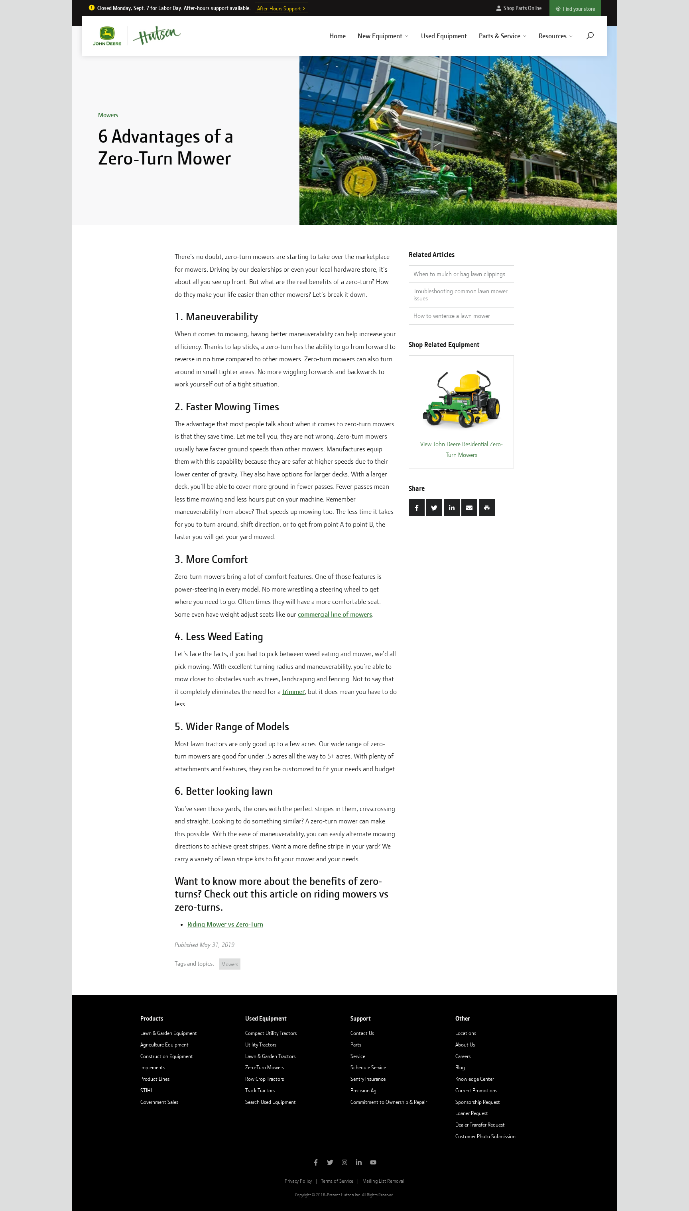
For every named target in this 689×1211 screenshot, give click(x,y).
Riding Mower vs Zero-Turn (225, 924)
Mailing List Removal (383, 1181)
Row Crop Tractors (264, 1079)
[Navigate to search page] (590, 35)
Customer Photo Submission (485, 1136)
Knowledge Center (474, 1079)
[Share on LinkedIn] (452, 507)
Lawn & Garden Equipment (168, 1033)
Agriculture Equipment (164, 1044)
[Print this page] (487, 507)
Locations (465, 1033)
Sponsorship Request (477, 1102)
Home (337, 36)
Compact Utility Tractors (271, 1033)
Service (357, 1056)
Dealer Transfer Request (480, 1124)
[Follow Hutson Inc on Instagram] (344, 1163)
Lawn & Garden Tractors (270, 1056)
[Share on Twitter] (434, 507)
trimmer (293, 692)
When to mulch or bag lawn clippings (459, 274)
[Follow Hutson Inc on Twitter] (330, 1163)
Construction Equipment (166, 1056)
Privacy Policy (298, 1181)
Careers (462, 1056)
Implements (152, 1067)
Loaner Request (471, 1113)
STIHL (146, 1090)
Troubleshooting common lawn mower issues (460, 295)
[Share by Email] (469, 507)
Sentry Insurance (368, 1079)
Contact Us (362, 1033)
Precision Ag (363, 1090)
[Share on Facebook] (417, 507)
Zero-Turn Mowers (264, 1067)
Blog (460, 1067)
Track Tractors (260, 1090)
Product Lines (154, 1079)
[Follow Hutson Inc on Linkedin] (359, 1163)
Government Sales (159, 1102)
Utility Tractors (260, 1044)
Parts (355, 1044)
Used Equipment (444, 36)
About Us (465, 1044)
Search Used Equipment (270, 1102)
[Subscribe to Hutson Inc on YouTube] (373, 1163)
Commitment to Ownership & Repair (388, 1102)
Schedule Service (368, 1067)
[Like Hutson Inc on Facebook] (316, 1163)
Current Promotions (476, 1090)
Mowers (108, 115)
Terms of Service (337, 1181)
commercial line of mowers (335, 614)
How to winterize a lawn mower (451, 315)
